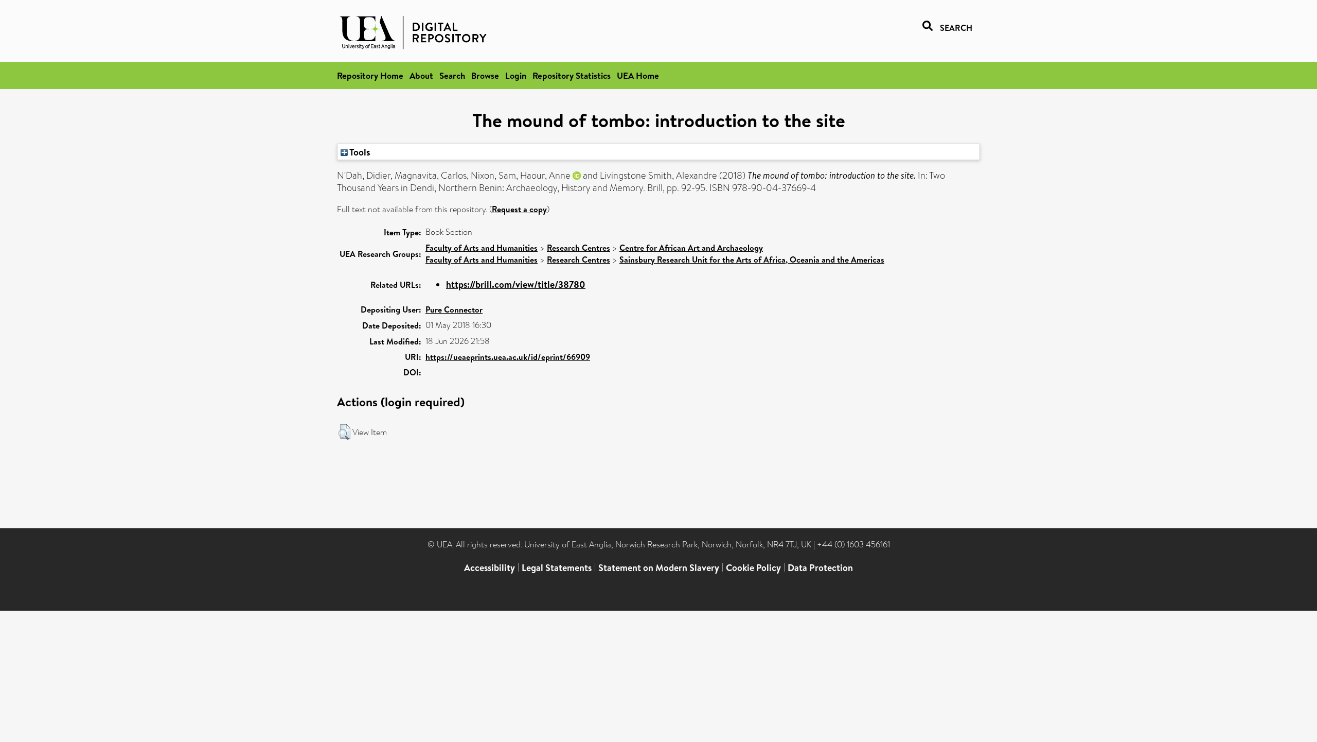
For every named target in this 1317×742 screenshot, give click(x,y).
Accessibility (489, 567)
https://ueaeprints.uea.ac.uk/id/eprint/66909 (507, 357)
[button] (344, 432)
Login (515, 75)
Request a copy (519, 209)
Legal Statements (557, 567)
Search (452, 75)
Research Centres (578, 247)
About (421, 75)
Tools (359, 152)
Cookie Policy (753, 567)
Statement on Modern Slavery (658, 567)
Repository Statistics (571, 75)
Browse (485, 75)
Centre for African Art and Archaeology (691, 247)
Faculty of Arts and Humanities (481, 247)
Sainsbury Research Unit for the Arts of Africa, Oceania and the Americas (751, 259)
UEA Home (638, 75)
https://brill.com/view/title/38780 (515, 284)
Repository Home (370, 75)
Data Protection (820, 567)
